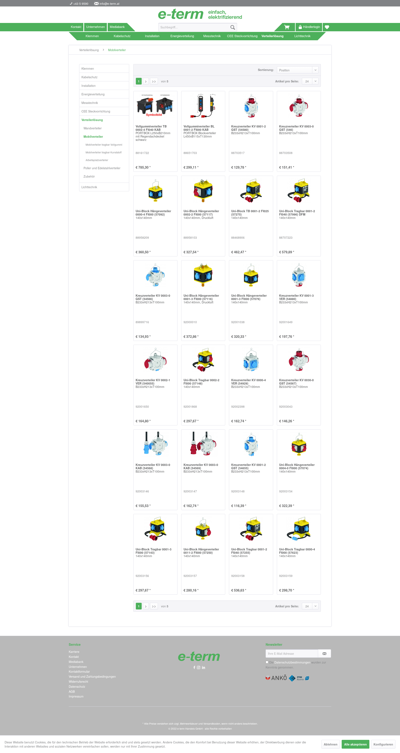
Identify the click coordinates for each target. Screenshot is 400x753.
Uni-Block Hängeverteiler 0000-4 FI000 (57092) (153, 214)
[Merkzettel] (327, 27)
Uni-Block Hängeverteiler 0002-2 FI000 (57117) (201, 214)
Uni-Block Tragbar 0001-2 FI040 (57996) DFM (297, 214)
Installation (88, 85)
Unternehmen (95, 26)
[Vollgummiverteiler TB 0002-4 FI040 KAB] (155, 105)
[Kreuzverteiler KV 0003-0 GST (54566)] (155, 275)
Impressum (76, 696)
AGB (72, 691)
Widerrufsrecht (78, 681)
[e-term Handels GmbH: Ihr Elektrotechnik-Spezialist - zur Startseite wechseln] (200, 14)
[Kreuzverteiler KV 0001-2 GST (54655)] (251, 444)
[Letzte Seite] (154, 81)
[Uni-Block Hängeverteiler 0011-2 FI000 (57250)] (203, 528)
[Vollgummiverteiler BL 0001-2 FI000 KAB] (203, 105)
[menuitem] (197, 29)
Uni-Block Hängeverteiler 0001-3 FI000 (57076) (249, 299)
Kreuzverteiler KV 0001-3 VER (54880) (296, 299)
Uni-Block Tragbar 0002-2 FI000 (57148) (201, 383)
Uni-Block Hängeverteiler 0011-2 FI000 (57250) (201, 552)
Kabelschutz (89, 77)
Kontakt (76, 26)
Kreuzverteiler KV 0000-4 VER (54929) (248, 383)
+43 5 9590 (80, 3)
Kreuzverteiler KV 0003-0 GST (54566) (153, 299)
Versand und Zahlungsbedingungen (92, 676)
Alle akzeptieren (355, 744)
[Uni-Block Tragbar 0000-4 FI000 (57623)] (299, 528)
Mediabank (117, 26)
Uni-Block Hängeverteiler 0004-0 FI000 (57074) (297, 468)
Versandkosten (211, 723)
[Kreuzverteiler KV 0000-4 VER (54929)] (251, 359)
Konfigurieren (383, 744)
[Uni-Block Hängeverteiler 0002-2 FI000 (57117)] (203, 190)
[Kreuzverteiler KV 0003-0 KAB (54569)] (203, 444)
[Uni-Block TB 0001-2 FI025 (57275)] (251, 190)
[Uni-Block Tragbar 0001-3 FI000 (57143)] (155, 528)
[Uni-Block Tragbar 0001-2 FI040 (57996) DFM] (299, 190)
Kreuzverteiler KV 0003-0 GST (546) (296, 130)
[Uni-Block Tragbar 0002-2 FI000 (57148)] (203, 359)
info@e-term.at (109, 3)
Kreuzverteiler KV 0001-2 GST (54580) (248, 130)
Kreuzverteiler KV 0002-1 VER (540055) (153, 383)
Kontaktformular (79, 671)
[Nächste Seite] (146, 81)
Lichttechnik (89, 187)
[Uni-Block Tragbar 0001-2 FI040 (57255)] (251, 528)
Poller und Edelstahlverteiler (102, 168)
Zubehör (89, 176)
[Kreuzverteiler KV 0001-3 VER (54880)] (299, 275)
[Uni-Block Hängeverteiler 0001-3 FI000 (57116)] (203, 275)
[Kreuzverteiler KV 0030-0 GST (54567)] (299, 359)
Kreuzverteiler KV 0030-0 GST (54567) (296, 383)
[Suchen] (232, 27)
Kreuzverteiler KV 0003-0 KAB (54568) (153, 468)
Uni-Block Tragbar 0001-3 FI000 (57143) (153, 552)
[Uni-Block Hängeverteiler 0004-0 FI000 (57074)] (299, 444)
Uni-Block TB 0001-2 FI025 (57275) (250, 214)
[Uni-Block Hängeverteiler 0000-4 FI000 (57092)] (155, 190)
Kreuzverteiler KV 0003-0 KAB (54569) (201, 468)
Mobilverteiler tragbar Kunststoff (103, 152)
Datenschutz (77, 686)
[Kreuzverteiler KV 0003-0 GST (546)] (299, 105)
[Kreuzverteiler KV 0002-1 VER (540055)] (155, 359)
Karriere (74, 652)
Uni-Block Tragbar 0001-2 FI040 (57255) (249, 552)
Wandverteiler (93, 128)
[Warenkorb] (288, 27)
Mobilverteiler (93, 136)
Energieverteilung (93, 94)
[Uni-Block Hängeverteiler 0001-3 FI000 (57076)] (251, 275)
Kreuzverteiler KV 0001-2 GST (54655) (248, 468)
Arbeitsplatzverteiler (97, 160)
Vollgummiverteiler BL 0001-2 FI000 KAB (200, 131)
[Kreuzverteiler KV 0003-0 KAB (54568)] (155, 444)
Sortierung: (266, 70)
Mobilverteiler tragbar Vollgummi (104, 144)
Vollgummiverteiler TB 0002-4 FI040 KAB (153, 133)
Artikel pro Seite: (287, 81)
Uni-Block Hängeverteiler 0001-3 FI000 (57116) (201, 299)
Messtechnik (89, 103)
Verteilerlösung (92, 120)
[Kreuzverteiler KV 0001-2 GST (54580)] (251, 105)
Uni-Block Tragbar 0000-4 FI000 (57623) (297, 552)
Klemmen (87, 68)
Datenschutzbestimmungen (292, 662)
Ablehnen (331, 744)
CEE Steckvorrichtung (95, 111)
